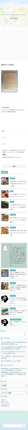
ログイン (3, 400)
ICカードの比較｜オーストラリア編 (10, 361)
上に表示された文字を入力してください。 (12, 157)
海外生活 (16, 414)
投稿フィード (4, 402)
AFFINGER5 (20, 428)
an (18, 370)
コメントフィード (6, 404)
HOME (5, 414)
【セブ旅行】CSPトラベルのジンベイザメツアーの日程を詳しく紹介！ (18, 207)
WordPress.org (5, 406)
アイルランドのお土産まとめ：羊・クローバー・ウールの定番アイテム (18, 299)
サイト (3, 144)
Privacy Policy (19, 416)
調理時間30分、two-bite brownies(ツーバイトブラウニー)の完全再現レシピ (14, 369)
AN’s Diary (14, 18)
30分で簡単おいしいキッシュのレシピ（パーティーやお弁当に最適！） (18, 220)
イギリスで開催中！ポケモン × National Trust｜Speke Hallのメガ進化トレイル (18, 274)
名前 (3, 131)
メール (4, 137)
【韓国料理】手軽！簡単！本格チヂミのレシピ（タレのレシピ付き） (18, 233)
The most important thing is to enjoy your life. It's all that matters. (14, 422)
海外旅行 (10, 414)
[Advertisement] (14, 45)
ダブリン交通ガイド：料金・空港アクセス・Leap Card (18, 311)
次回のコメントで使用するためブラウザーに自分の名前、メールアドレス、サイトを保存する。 (13, 151)
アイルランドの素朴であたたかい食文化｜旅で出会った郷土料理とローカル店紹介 (18, 287)
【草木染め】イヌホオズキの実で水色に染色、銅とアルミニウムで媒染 (18, 183)
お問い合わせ (11, 416)
